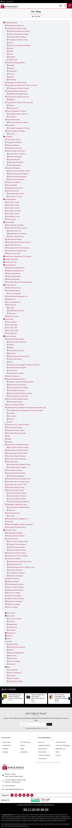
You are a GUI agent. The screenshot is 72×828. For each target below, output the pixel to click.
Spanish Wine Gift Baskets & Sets (17, 251)
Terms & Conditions (14, 661)
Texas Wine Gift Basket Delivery (16, 527)
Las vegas (11, 516)
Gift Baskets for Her (13, 214)
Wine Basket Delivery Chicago (15, 487)
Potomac (11, 74)
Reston (11, 54)
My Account (10, 616)
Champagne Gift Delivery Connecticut (18, 97)
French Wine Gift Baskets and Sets (17, 228)
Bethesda (11, 68)
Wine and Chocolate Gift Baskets (18, 174)
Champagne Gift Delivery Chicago (17, 83)
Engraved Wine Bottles (14, 274)
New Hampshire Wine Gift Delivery (17, 453)
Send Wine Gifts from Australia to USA (18, 479)
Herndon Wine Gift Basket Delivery (19, 356)
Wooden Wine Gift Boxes (14, 148)
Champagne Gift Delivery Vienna (18, 40)
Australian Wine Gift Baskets (15, 225)
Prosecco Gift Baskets (13, 182)
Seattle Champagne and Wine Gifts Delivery (20, 524)
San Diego (12, 413)
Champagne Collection (13, 291)
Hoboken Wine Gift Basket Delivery (19, 507)
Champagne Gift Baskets (14, 142)
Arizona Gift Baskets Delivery (15, 405)
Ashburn (11, 348)
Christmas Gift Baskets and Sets (16, 553)
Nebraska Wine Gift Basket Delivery (17, 450)
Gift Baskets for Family (14, 211)
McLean (11, 51)
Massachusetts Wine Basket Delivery (18, 445)
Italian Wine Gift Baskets (14, 239)
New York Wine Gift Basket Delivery (17, 399)
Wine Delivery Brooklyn (15, 402)
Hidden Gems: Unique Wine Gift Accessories (18, 256)
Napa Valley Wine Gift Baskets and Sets (19, 242)
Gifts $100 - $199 (12, 328)
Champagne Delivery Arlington (18, 37)
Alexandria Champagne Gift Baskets (19, 31)
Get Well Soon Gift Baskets (17, 547)
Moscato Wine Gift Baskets (17, 154)
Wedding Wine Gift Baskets (15, 590)
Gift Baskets (9, 137)
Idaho (8, 436)
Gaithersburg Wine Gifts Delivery (18, 388)
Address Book (13, 624)
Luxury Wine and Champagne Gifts (17, 296)
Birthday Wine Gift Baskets (15, 533)
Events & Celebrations (15, 673)
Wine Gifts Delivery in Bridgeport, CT (18, 519)
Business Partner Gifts (15, 564)
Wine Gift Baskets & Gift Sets (16, 151)
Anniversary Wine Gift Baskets (16, 536)
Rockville (11, 77)
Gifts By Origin (9, 222)
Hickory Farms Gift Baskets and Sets (19, 171)
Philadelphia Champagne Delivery (18, 94)
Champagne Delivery (11, 23)
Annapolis (11, 65)
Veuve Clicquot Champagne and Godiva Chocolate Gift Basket (62, 697)
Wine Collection (11, 305)
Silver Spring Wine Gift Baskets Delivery (20, 393)
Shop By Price (9, 319)
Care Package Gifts (12, 539)
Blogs (8, 667)
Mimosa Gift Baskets (13, 145)
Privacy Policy (13, 658)
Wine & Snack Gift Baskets (17, 179)
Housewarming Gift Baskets (15, 584)
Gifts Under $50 (12, 322)
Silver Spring (12, 80)
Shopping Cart (11, 633)
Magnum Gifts (11, 299)
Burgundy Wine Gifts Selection (18, 234)
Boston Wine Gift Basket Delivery (19, 447)
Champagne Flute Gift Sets (15, 188)
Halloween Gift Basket (13, 604)
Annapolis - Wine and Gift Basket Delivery (21, 382)
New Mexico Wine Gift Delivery (16, 456)
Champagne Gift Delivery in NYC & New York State (22, 85)
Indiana (9, 439)
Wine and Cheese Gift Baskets (18, 177)
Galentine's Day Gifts (13, 579)
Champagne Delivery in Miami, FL (18, 114)
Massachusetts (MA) (13, 120)
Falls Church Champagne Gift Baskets (20, 45)
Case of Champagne (15, 294)
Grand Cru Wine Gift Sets (16, 236)
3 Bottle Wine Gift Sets (14, 288)
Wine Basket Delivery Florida (15, 490)
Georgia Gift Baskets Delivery (15, 430)
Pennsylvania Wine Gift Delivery (16, 473)
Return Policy (12, 656)
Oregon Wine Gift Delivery (14, 470)
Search (9, 639)
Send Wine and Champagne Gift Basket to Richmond (24, 365)
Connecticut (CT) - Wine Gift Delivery (18, 425)
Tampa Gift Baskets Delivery (17, 499)
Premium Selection (10, 285)
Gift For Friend (11, 219)
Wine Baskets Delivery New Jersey (17, 504)
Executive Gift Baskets (15, 570)
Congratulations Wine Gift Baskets (17, 556)
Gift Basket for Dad (13, 205)
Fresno (11, 422)
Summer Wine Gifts (14, 160)
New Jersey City (13, 108)
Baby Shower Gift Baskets (15, 601)
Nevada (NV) (10, 125)
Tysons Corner (13, 60)
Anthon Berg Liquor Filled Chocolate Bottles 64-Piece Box (15, 696)
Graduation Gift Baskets (14, 596)
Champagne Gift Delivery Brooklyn (19, 88)
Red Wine (11, 308)
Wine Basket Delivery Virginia (15, 339)
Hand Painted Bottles (13, 279)
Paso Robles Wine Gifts (14, 245)
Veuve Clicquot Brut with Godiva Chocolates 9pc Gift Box (38, 697)
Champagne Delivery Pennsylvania (17, 91)
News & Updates (14, 678)
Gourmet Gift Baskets (13, 168)
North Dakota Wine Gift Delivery (16, 459)
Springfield (12, 57)
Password (12, 622)
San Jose (11, 419)
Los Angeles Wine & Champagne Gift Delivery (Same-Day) (26, 410)
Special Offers (11, 613)
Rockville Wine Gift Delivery (17, 390)
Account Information (15, 619)
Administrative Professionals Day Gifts (20, 562)
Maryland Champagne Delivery (16, 63)
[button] (2, 698)
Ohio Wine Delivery (12, 462)
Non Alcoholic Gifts (11, 262)
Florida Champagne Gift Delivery (16, 111)
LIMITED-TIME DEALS (11, 259)
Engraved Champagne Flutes (15, 271)
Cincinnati (11, 134)
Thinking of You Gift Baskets (17, 544)
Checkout (10, 636)
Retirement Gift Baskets (16, 576)
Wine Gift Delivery (10, 336)
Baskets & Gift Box (12, 316)
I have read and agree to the (36, 728)
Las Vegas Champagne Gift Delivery (19, 128)
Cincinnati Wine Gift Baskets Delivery (20, 465)
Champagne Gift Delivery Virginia (16, 28)
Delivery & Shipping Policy (16, 653)
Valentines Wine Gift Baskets (15, 599)
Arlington (11, 345)
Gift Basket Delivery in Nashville (16, 433)
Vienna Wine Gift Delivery (16, 373)
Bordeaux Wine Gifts (15, 231)
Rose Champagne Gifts (14, 302)
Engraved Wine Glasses (14, 276)
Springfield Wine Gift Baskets (17, 368)
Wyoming (10, 522)
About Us (11, 650)
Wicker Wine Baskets (15, 165)
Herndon (11, 48)
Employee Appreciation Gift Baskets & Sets (22, 567)
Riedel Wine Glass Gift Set (16, 194)
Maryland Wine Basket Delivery (16, 379)
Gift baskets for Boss (13, 208)
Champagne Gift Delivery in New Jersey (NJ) (20, 102)
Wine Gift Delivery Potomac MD (18, 396)
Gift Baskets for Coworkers (17, 573)
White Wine (12, 313)
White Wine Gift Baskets (16, 162)
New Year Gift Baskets (13, 593)
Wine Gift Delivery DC (13, 376)
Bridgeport (12, 100)
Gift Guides (12, 676)
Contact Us (12, 664)
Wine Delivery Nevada (13, 513)
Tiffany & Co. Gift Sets (15, 197)
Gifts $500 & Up (12, 333)
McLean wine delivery (15, 359)
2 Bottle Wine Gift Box (14, 140)
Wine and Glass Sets (13, 191)
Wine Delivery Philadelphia (16, 476)
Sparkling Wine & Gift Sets (16, 311)
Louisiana (9, 442)
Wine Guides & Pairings (15, 681)
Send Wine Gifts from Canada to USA (18, 482)
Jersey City (12, 510)
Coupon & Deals (13, 644)
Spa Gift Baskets (12, 185)
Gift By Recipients (10, 199)
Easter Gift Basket (12, 607)
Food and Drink (13, 670)
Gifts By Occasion (10, 530)
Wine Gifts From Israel (13, 254)
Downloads (12, 630)
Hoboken (11, 105)
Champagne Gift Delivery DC (15, 26)
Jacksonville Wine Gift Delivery (18, 496)
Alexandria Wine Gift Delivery (17, 342)
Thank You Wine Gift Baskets (15, 587)
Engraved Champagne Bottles (16, 268)
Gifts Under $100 (12, 325)
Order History (13, 627)
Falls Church (12, 353)
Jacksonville (12, 117)
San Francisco (13, 416)
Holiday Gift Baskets (13, 581)
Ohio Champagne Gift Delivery (16, 131)
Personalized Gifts (10, 265)
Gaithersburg (12, 71)
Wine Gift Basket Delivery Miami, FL (19, 502)
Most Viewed (9, 689)
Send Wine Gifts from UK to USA (17, 485)
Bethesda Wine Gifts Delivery (17, 385)
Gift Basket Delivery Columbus (18, 467)
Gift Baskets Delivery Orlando (17, 493)
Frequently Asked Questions (17, 647)
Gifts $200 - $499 (12, 331)
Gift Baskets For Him (13, 217)
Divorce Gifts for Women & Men (18, 541)
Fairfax (11, 43)
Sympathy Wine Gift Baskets (17, 550)
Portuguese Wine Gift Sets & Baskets (18, 248)
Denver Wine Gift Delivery (14, 428)
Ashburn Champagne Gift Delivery (19, 34)
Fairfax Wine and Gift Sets (16, 351)
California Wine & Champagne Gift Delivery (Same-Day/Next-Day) (26, 408)
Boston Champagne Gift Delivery (18, 122)
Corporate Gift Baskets (14, 559)
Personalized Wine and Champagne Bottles (19, 282)
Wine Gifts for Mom (13, 202)
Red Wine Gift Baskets (15, 157)
